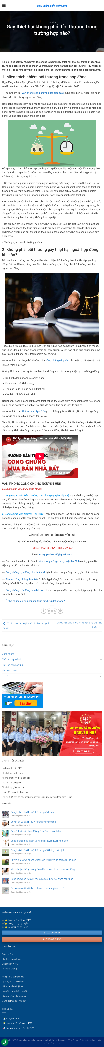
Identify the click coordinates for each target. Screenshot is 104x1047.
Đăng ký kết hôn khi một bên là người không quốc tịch (37, 850)
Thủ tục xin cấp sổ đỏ (34, 411)
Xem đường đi (53, 933)
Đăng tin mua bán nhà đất (14, 1001)
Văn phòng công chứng (13, 976)
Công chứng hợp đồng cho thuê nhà (25, 572)
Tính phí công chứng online (14, 996)
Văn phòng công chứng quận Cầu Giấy (43, 92)
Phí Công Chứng (10, 670)
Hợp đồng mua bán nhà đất (14, 991)
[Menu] (4, 5)
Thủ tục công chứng (12, 665)
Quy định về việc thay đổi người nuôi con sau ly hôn (36, 831)
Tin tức (52, 22)
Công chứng (8, 654)
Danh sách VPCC (10, 964)
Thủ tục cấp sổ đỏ (11, 659)
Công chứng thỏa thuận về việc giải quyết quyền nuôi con (39, 840)
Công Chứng (73, 1040)
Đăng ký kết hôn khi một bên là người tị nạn (32, 812)
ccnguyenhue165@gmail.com (55, 554)
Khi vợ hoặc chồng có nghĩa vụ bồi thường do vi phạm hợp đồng (43, 869)
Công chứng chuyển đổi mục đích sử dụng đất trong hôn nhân (42, 879)
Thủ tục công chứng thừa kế (21, 579)
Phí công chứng (53, 939)
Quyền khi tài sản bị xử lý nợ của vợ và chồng (33, 821)
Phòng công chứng (88, 1040)
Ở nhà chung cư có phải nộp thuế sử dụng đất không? (35, 601)
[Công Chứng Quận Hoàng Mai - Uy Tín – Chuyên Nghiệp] (52, 5)
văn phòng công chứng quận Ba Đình (59, 561)
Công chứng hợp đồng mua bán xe (25, 590)
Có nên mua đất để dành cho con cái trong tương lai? (37, 888)
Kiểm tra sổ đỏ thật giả (12, 986)
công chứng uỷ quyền (57, 360)
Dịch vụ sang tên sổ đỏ (13, 981)
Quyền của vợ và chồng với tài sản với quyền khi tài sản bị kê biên (43, 860)
